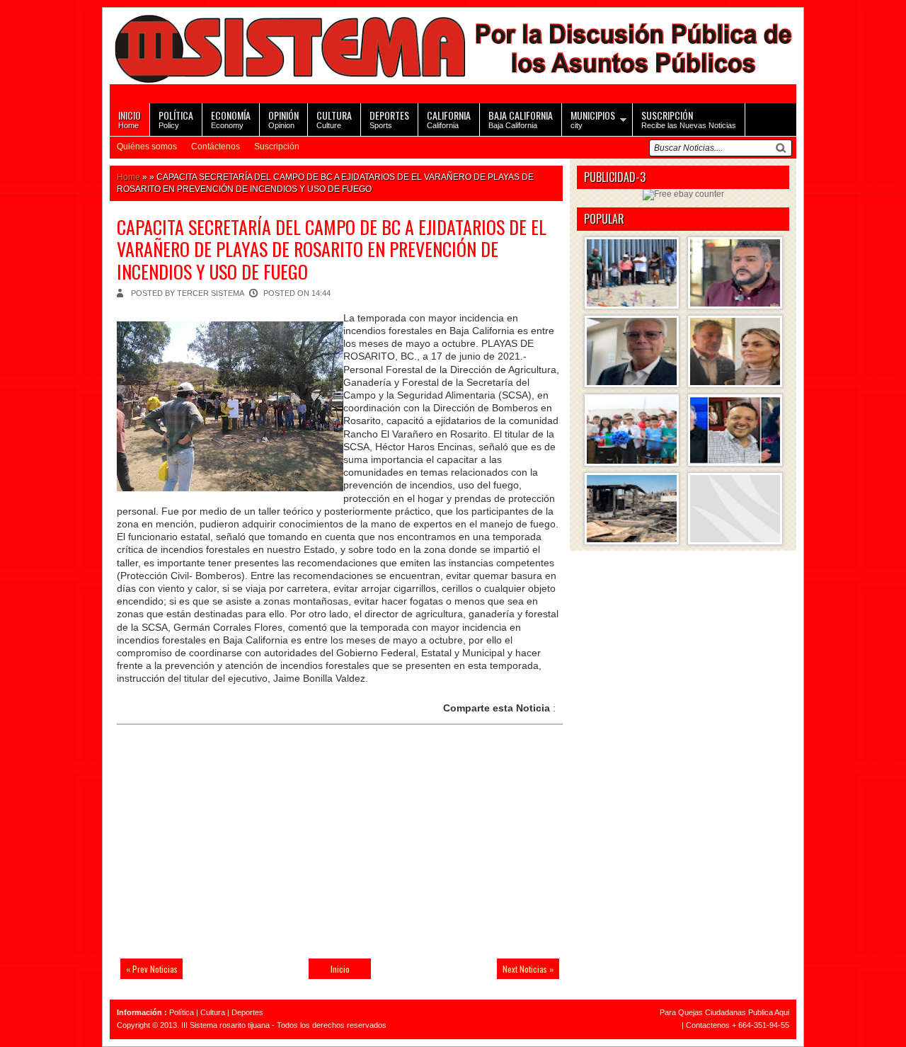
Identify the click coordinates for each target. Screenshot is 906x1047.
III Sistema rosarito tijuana (225, 1025)
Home (129, 119)
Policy (176, 119)
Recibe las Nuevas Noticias (688, 119)
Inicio (340, 969)
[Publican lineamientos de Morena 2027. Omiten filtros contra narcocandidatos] (735, 273)
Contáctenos (215, 146)
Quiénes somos (147, 146)
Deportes (247, 1012)
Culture (334, 119)
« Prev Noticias (152, 969)
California (449, 119)
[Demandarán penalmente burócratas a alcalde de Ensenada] (735, 508)
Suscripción (276, 146)
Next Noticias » (528, 969)
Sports (389, 119)
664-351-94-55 (763, 1025)
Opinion (283, 119)
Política (181, 1012)
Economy (231, 119)
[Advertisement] (216, 850)
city (592, 119)
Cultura (212, 1012)
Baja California (520, 119)
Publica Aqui (767, 1012)
